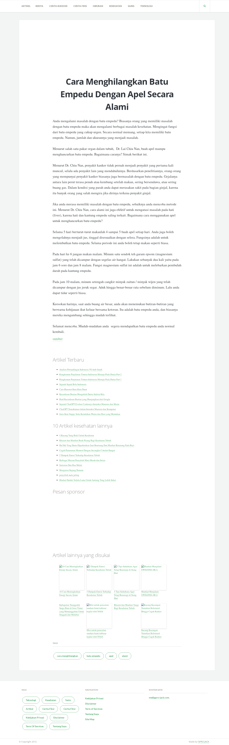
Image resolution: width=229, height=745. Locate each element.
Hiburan (98, 6)
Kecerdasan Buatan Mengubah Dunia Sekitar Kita (81, 394)
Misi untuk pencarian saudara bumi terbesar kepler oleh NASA (96, 633)
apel (111, 655)
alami (125, 655)
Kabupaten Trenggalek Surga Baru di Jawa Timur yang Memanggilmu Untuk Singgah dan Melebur (71, 609)
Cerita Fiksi (80, 6)
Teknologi (147, 6)
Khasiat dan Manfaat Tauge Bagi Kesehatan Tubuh (126, 606)
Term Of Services (35, 726)
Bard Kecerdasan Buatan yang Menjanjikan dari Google (84, 399)
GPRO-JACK (203, 741)
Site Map (89, 719)
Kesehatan (116, 6)
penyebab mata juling (69, 475)
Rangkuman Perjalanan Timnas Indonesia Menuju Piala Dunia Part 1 (90, 379)
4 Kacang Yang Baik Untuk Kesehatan (76, 435)
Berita (40, 6)
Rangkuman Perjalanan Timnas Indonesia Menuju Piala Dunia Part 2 (90, 374)
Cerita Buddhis (58, 6)
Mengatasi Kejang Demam (71, 470)
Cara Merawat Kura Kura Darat (73, 389)
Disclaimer (59, 717)
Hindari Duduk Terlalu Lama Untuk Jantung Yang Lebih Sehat (87, 480)
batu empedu (93, 655)
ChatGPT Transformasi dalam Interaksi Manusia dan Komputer (87, 409)
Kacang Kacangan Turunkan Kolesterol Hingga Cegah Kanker (151, 633)
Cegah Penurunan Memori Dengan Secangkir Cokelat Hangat (87, 450)
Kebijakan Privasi (35, 717)
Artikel (26, 6)
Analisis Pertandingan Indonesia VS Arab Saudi (80, 369)
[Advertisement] (117, 45)
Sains (131, 6)
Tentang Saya (59, 726)
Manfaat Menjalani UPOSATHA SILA (150, 593)
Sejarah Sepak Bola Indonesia (72, 384)
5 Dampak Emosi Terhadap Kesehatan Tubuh (79, 455)
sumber (58, 338)
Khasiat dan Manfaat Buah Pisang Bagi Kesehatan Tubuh (85, 440)
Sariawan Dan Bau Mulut (70, 465)
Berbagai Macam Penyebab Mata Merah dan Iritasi (82, 460)
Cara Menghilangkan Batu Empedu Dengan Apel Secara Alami (117, 94)
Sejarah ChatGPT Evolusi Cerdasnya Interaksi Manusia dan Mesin (89, 404)
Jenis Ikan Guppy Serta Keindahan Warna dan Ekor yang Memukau (89, 414)
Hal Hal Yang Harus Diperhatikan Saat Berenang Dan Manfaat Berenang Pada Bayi (96, 445)
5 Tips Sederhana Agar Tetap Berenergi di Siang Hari (125, 595)
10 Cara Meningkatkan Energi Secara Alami (69, 593)
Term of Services (93, 708)
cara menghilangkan (67, 655)
